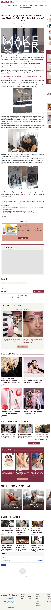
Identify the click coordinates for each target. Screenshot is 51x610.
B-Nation (23, 600)
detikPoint (37, 601)
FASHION (31, 2)
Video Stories (25, 5)
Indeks (46, 5)
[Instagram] (10, 602)
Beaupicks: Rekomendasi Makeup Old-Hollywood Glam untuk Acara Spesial (22, 213)
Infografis (41, 5)
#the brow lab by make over (21, 283)
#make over (10, 283)
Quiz (20, 5)
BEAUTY (24, 2)
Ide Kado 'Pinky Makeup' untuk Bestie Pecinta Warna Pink (17, 211)
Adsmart (37, 598)
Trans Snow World (39, 605)
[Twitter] (8, 602)
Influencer (15, 5)
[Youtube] (15, 602)
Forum (37, 600)
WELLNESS (44, 2)
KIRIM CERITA (22, 238)
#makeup (3, 283)
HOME (17, 2)
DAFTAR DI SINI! (37, 203)
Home (2, 12)
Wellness (29, 598)
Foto (31, 5)
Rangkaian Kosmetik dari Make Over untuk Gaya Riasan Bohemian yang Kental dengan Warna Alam (23, 208)
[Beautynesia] (7, 2)
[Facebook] (5, 602)
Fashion (29, 596)
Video (35, 5)
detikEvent (37, 603)
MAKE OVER (23, 194)
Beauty (6, 12)
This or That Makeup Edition (8, 249)
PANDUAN (22, 242)
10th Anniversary (7, 5)
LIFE (37, 2)
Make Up (12, 12)
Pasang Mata (38, 596)
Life (22, 598)
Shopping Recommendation (25, 7)
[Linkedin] (12, 602)
